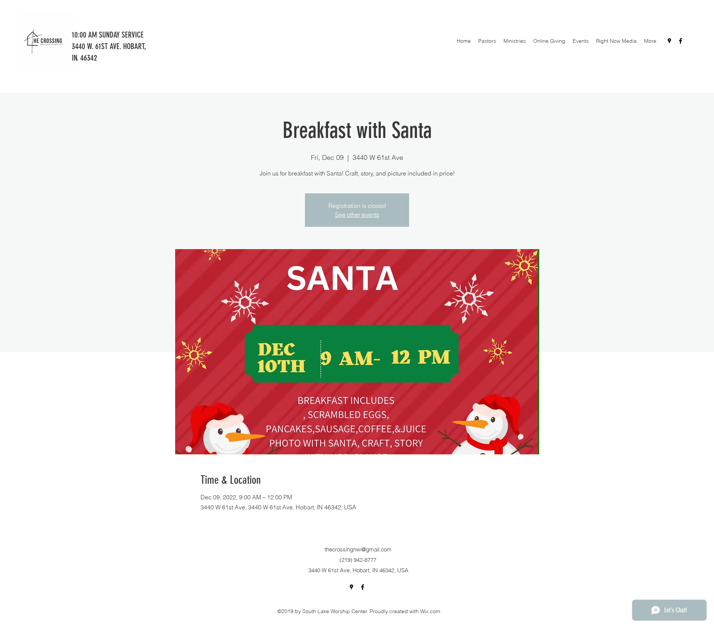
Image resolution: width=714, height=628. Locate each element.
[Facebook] (680, 41)
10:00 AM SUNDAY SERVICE (108, 35)
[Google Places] (669, 41)
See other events (357, 214)
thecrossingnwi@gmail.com (358, 549)
